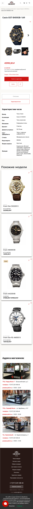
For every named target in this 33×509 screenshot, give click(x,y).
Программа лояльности (16, 478)
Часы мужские (21, 120)
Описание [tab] (16, 96)
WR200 (19, 140)
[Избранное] (27, 3)
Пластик (19, 126)
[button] (30, 21)
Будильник (20, 146)
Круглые (19, 143)
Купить (13, 84)
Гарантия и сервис (16, 475)
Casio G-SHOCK (24, 9)
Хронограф (27, 153)
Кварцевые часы (22, 123)
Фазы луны (20, 153)
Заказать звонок (16, 486)
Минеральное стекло (23, 137)
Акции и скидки (16, 469)
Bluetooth (19, 155)
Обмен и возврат (16, 464)
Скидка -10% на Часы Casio (11, 74)
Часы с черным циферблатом (21, 133)
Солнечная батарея (22, 152)
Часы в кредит (16, 458)
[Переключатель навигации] (2, 3)
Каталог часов (15, 9)
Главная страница (6, 9)
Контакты (16, 472)
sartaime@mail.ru (18, 492)
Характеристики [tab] (16, 101)
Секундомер (25, 150)
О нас (16, 455)
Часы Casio (20, 114)
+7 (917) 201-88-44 (14, 384)
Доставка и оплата (16, 466)
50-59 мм (19, 129)
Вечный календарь (22, 146)
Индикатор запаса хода (23, 148)
